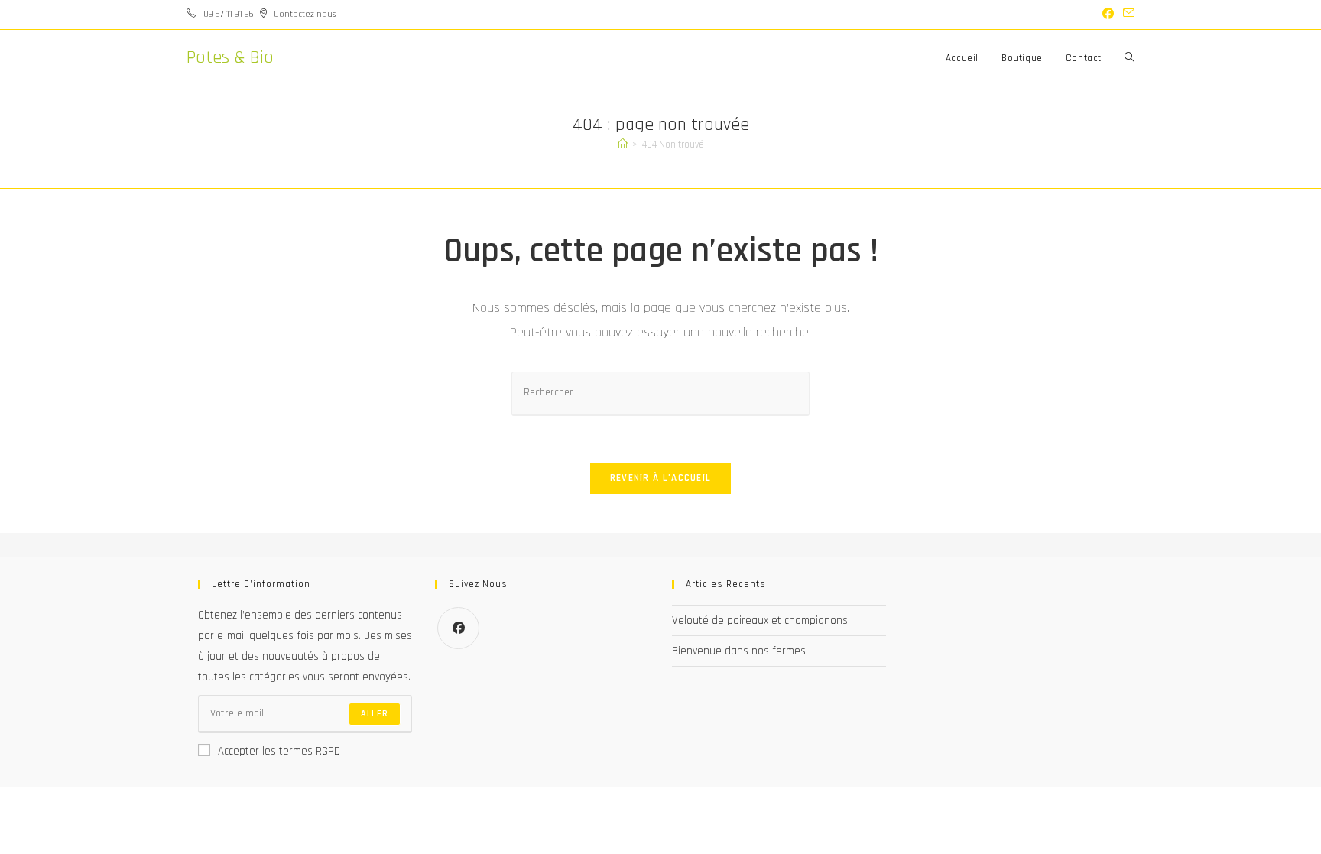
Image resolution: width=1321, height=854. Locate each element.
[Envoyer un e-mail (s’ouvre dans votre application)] (1126, 14)
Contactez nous (305, 14)
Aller (374, 713)
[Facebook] (458, 628)
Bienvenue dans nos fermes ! (741, 651)
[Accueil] (623, 144)
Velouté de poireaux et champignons (760, 620)
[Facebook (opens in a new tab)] (1108, 14)
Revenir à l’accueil (661, 478)
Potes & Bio (230, 57)
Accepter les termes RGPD (279, 751)
